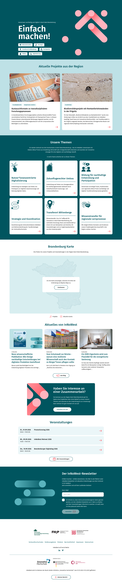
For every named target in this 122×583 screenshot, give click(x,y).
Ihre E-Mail (65, 490)
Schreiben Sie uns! (62, 409)
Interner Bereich (62, 577)
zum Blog (63, 375)
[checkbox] (63, 500)
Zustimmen (61, 287)
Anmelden (68, 511)
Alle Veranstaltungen (63, 459)
